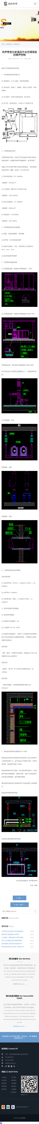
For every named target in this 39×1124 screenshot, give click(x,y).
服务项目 (13, 1086)
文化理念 (4, 1077)
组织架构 (4, 1086)
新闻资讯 (9, 44)
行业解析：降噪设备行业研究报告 (12, 937)
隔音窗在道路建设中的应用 (10, 934)
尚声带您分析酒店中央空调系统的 (12, 931)
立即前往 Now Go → (19, 984)
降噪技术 (16, 44)
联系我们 (4, 1089)
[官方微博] (6, 1066)
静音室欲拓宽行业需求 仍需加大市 (13, 947)
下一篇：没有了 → (20, 905)
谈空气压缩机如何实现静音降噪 (12, 940)
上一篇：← (19, 898)
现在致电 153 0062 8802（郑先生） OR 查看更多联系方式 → (19, 1037)
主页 (3, 44)
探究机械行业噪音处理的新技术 (12, 943)
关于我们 (13, 1077)
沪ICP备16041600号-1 (22, 1107)
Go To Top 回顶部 (19, 1118)
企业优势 (4, 1080)
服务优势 (4, 1083)
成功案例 (13, 1083)
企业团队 (13, 1089)
